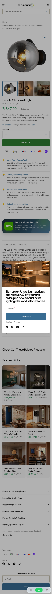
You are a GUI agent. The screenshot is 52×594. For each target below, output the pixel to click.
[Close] (45, 264)
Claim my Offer (25, 316)
